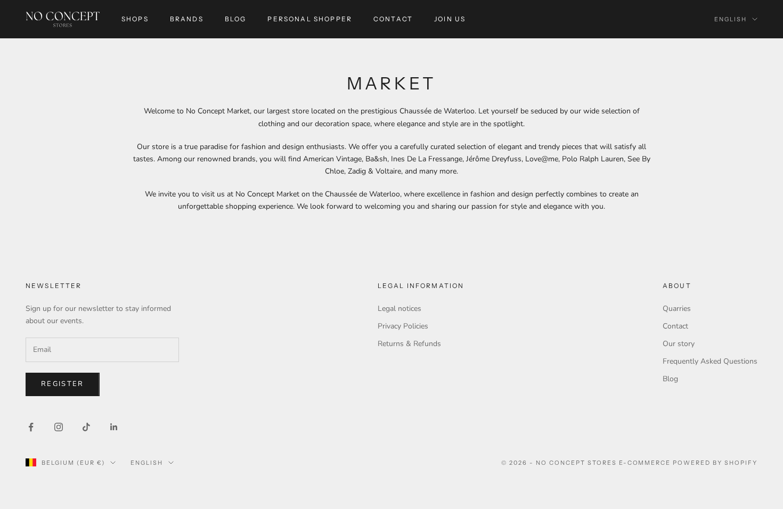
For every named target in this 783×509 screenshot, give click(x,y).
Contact (393, 19)
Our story (679, 344)
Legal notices (399, 308)
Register (62, 384)
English (730, 19)
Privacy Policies (403, 326)
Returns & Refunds (409, 344)
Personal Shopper (309, 19)
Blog (236, 19)
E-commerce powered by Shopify (688, 462)
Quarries (677, 308)
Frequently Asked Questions (710, 361)
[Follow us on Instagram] (58, 427)
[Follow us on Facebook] (31, 427)
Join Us (450, 19)
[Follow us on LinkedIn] (114, 427)
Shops (135, 19)
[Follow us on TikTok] (86, 427)
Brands (186, 19)
